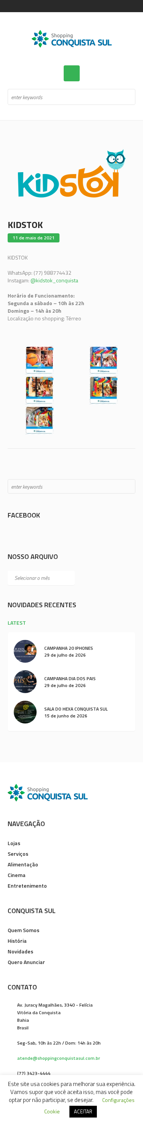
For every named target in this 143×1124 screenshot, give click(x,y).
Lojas (14, 843)
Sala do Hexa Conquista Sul (76, 708)
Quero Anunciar (26, 962)
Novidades (20, 951)
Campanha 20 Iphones (68, 648)
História (17, 941)
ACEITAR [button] (83, 1111)
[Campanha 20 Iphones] (25, 651)
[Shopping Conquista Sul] (72, 38)
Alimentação (23, 864)
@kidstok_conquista (54, 280)
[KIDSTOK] (71, 173)
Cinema (17, 875)
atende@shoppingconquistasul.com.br (58, 1058)
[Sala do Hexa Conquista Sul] (25, 712)
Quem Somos (23, 930)
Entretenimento (27, 886)
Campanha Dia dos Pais (70, 678)
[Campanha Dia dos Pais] (25, 681)
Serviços (18, 854)
